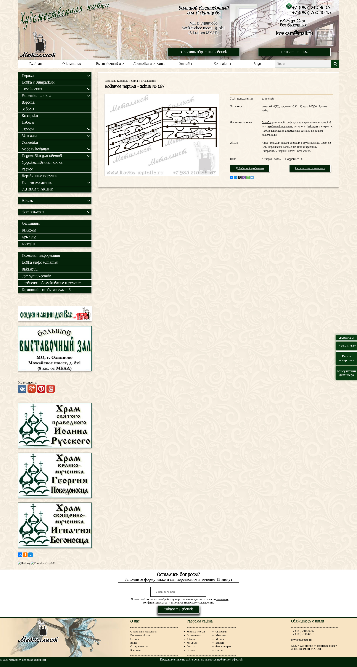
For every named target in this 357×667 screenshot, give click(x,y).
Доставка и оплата (149, 64)
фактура (312, 126)
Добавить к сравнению (250, 168)
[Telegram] (252, 177)
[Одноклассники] (25, 554)
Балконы (29, 230)
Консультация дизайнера (346, 373)
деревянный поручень (279, 126)
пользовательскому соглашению (193, 602)
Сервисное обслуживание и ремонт (51, 283)
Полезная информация (41, 255)
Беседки (28, 244)
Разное (27, 169)
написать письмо (294, 52)
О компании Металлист (143, 631)
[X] (240, 177)
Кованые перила (199, 631)
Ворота (28, 102)
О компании (71, 64)
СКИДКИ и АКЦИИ (37, 189)
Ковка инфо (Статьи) (41, 262)
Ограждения (193, 635)
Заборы (28, 109)
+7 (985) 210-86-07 (311, 7)
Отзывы (185, 64)
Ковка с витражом (38, 82)
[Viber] (244, 177)
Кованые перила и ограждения (136, 80)
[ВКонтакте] (20, 554)
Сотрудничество (36, 276)
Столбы (266, 122)
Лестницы (31, 223)
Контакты (222, 64)
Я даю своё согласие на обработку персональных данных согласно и (180, 601)
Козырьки (30, 116)
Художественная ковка (42, 162)
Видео (258, 64)
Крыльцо (29, 237)
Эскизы (220, 642)
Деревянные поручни (39, 176)
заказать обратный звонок (203, 52)
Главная (35, 64)
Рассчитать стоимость (310, 168)
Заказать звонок (178, 609)
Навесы (28, 122)
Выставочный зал (110, 64)
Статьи (219, 650)
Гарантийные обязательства (47, 290)
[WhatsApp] (248, 177)
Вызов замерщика (346, 358)
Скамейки (30, 142)
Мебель (220, 639)
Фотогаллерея (223, 646)
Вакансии (30, 269)
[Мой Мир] (30, 554)
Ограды (191, 650)
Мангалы (221, 635)
